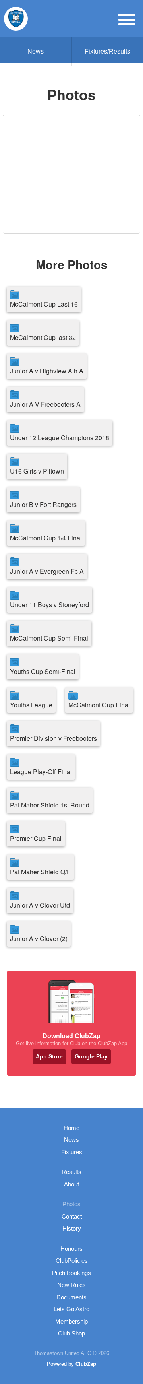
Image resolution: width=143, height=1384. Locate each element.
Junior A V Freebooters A (45, 404)
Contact (72, 1216)
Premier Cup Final (36, 838)
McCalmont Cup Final (99, 704)
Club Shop (71, 1333)
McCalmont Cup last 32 (43, 337)
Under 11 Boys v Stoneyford (49, 604)
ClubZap (85, 1364)
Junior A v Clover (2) (39, 938)
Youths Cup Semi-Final (42, 671)
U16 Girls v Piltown (37, 471)
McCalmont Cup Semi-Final (49, 638)
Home (71, 1127)
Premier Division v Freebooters (53, 738)
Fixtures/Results (107, 51)
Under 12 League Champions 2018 (59, 437)
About (71, 1184)
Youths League (31, 704)
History (71, 1228)
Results (71, 1172)
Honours (71, 1248)
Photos (71, 1204)
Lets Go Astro (71, 1309)
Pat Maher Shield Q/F (40, 871)
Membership (71, 1321)
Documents (71, 1297)
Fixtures (71, 1152)
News (35, 51)
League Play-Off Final (41, 771)
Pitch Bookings (71, 1272)
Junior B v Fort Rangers (43, 504)
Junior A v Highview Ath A (46, 370)
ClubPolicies (72, 1260)
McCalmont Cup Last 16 (44, 304)
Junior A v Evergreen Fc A (47, 571)
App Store (49, 1056)
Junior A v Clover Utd (40, 905)
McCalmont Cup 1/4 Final (46, 537)
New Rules (71, 1284)
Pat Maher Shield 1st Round (49, 804)
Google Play (91, 1056)
